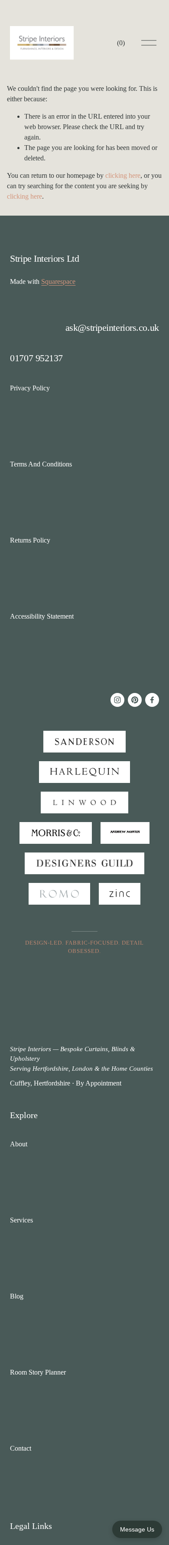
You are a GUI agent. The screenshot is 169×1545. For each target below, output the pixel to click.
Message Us (137, 1529)
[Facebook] (152, 700)
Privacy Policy (30, 388)
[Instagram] (117, 700)
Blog (16, 1296)
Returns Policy (30, 540)
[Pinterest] (135, 700)
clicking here (122, 175)
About (18, 1144)
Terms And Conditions (41, 464)
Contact (20, 1448)
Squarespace (58, 281)
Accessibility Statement (42, 616)
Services (21, 1220)
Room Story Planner (38, 1372)
